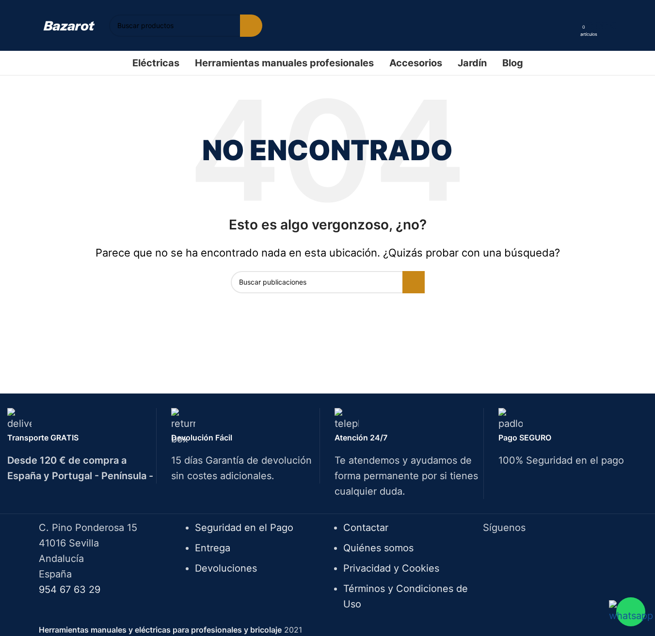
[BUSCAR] (251, 26)
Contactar (365, 527)
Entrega (212, 548)
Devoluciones (226, 568)
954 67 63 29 (69, 589)
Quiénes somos (378, 548)
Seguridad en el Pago (244, 527)
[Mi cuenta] (569, 25)
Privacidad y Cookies (391, 568)
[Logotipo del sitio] (69, 25)
